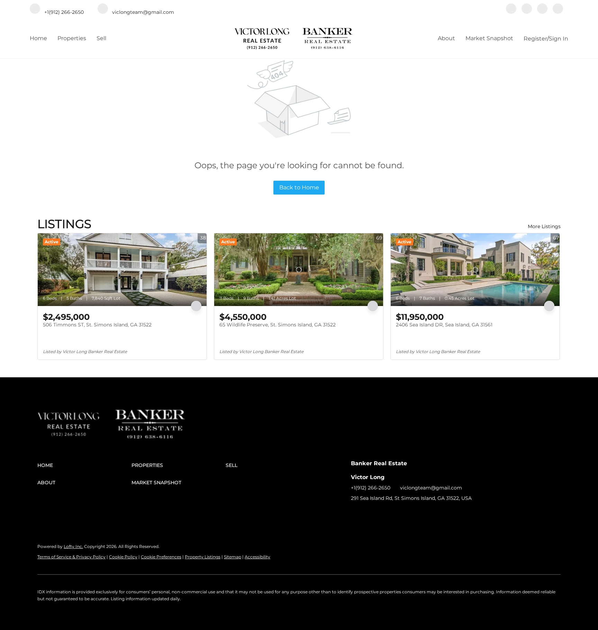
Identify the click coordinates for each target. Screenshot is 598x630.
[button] (84, 465)
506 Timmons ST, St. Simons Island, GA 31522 (97, 325)
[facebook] (511, 9)
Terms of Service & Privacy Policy (71, 556)
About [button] (446, 38)
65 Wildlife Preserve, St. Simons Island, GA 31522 (277, 325)
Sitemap (232, 556)
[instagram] (542, 9)
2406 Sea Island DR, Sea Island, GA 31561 (444, 325)
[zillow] (527, 9)
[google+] (558, 9)
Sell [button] (101, 38)
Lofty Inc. (73, 546)
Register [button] (535, 38)
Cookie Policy (123, 556)
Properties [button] (71, 38)
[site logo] (76, 415)
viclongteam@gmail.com (431, 488)
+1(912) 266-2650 (370, 488)
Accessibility (257, 556)
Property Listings (202, 556)
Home (38, 38)
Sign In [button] (558, 38)
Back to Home (299, 187)
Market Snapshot (489, 38)
